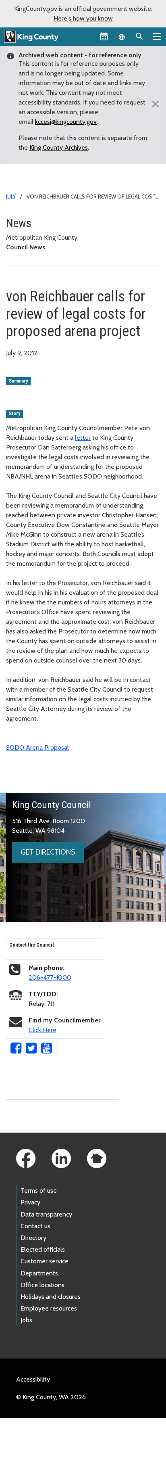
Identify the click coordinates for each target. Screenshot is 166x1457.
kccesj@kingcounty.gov (66, 121)
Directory (33, 1238)
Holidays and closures (51, 1296)
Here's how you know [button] (83, 18)
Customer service (44, 1261)
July (11, 196)
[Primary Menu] (157, 36)
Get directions (48, 852)
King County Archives (58, 147)
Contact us (35, 1226)
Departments (39, 1273)
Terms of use (39, 1190)
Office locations (42, 1285)
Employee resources (49, 1308)
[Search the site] (139, 36)
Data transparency (46, 1214)
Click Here (42, 1030)
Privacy (30, 1202)
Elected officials (43, 1249)
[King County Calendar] (104, 36)
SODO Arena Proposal (37, 747)
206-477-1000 (50, 977)
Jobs (26, 1320)
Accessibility (33, 1379)
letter (83, 437)
